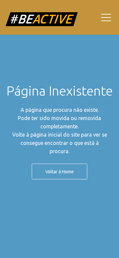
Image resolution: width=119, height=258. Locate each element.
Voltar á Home (59, 171)
